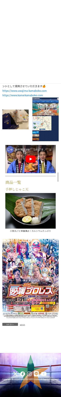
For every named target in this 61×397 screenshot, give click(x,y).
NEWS (22, 325)
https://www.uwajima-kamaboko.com (24, 90)
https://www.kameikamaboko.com (22, 95)
